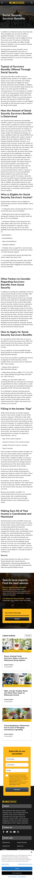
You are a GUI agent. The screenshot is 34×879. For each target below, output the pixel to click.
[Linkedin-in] (11, 832)
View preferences (17, 873)
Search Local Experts (24, 849)
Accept (17, 868)
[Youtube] (14, 832)
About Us (20, 846)
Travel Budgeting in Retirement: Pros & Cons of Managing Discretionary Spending (16, 728)
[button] (31, 852)
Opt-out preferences (12, 876)
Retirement (6, 842)
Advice (4, 849)
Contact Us (6, 846)
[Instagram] (18, 832)
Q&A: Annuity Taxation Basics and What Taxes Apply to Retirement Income (16, 693)
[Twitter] (7, 832)
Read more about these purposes (25, 864)
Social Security (22, 842)
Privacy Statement (22, 876)
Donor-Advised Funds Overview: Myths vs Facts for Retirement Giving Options (15, 658)
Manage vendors (5, 864)
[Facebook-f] (3, 832)
